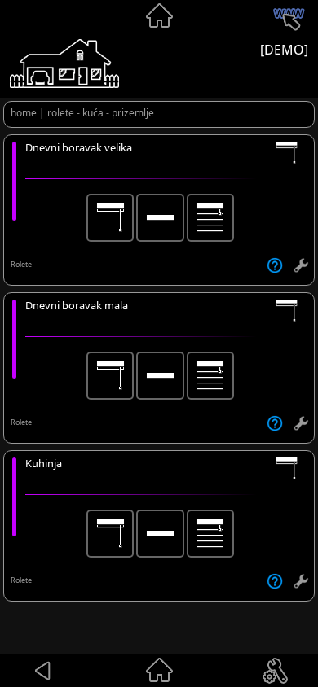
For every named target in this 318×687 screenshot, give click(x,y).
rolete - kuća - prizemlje (100, 113)
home (24, 113)
